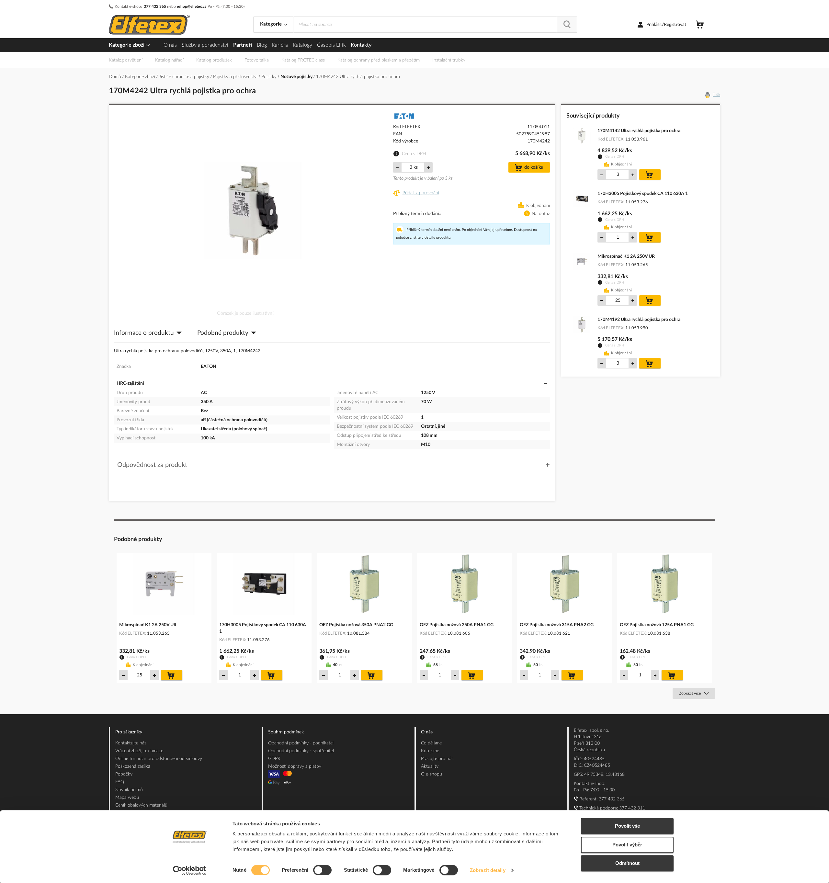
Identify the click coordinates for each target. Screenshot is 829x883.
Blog (262, 45)
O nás (170, 45)
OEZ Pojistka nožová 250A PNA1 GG (457, 625)
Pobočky (123, 774)
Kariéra (280, 45)
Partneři (242, 45)
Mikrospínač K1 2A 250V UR (626, 256)
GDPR (274, 758)
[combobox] (425, 25)
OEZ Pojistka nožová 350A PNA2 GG (356, 625)
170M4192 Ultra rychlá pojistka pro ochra (638, 319)
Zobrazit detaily (487, 870)
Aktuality (429, 766)
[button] (333, 465)
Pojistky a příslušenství (236, 76)
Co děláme (431, 743)
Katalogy (302, 45)
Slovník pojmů (129, 789)
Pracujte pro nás (437, 758)
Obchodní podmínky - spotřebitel (301, 751)
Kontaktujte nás (130, 743)
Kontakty (361, 45)
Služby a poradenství (205, 45)
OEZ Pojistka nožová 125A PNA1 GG (657, 625)
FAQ (119, 782)
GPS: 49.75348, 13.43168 (599, 774)
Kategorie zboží (127, 45)
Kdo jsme (430, 751)
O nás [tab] (427, 732)
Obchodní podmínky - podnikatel (301, 743)
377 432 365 (155, 6)
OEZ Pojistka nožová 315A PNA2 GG (557, 625)
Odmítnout (627, 863)
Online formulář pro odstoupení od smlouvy (158, 758)
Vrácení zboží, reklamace (139, 751)
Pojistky (269, 76)
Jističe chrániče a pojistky (184, 76)
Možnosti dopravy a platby (294, 766)
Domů (115, 76)
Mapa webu (127, 797)
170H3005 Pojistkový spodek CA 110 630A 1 (642, 193)
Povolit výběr (627, 844)
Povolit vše (627, 826)
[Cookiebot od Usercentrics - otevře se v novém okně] (189, 870)
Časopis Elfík (331, 45)
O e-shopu (431, 774)
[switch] (322, 871)
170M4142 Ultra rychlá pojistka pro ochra (638, 131)
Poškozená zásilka (132, 766)
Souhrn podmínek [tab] (286, 732)
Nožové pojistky (296, 76)
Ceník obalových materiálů (141, 805)
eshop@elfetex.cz (192, 6)
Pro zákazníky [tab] (128, 732)
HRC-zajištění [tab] (130, 383)
